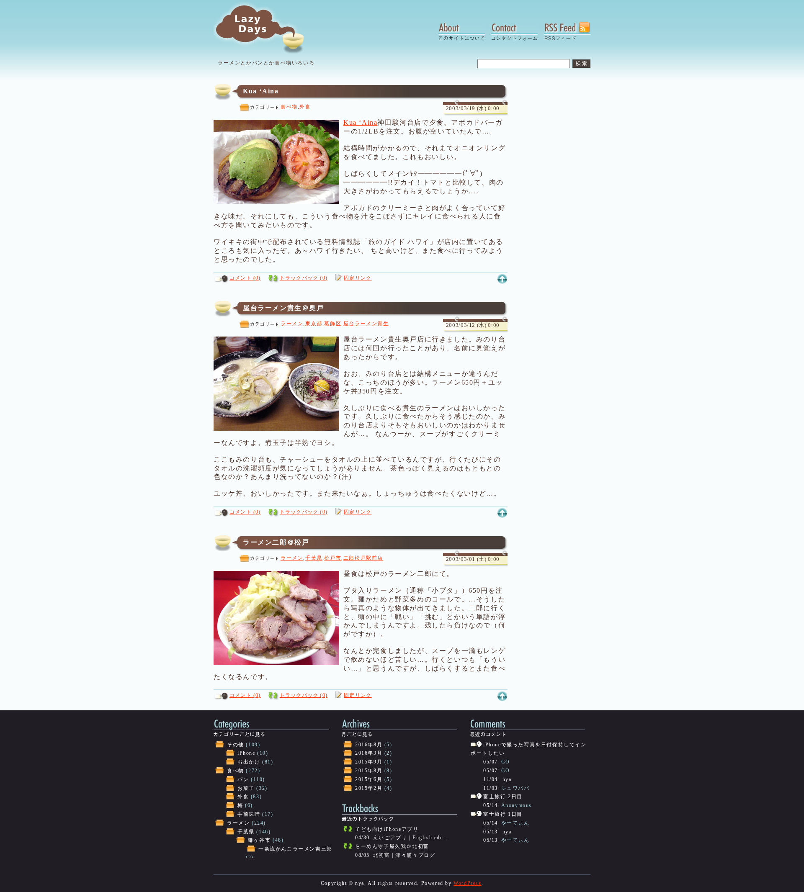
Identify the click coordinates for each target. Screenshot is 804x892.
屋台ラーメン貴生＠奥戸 (283, 307)
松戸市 (332, 558)
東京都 (313, 323)
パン (243, 779)
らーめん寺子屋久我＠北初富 (392, 846)
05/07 (490, 762)
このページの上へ (502, 279)
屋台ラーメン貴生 (366, 323)
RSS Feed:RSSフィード (567, 31)
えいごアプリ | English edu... (411, 838)
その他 (235, 745)
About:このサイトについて (461, 31)
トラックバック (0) (303, 278)
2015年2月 (368, 788)
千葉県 (313, 558)
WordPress (467, 883)
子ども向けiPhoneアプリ (386, 829)
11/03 (490, 788)
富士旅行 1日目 (503, 814)
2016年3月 (368, 753)
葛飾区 (332, 323)
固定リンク (357, 278)
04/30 (362, 838)
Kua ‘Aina (260, 91)
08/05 (362, 855)
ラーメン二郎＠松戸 (276, 542)
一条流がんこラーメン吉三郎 (295, 849)
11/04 (490, 779)
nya (507, 779)
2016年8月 (368, 745)
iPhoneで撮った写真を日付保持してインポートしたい (529, 749)
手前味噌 (248, 814)
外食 (305, 107)
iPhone (246, 753)
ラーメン (292, 323)
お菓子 (246, 788)
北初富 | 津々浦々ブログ (404, 855)
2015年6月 (368, 779)
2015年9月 (368, 762)
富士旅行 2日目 (503, 796)
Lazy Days (267, 27)
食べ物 (289, 107)
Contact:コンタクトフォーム (514, 31)
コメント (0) (245, 278)
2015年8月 (368, 771)
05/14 (490, 805)
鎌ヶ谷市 (259, 840)
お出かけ (248, 762)
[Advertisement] (556, 209)
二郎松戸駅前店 (363, 558)
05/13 (490, 832)
